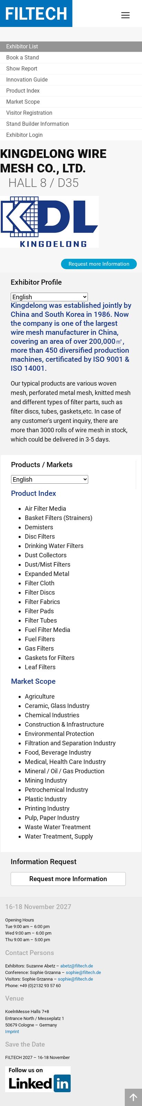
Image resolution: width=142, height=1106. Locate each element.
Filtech (36, 13)
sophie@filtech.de (83, 972)
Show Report (21, 68)
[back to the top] (133, 1097)
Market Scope (23, 101)
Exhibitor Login (24, 135)
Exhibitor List (22, 46)
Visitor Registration (29, 113)
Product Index (23, 90)
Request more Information (99, 264)
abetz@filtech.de (76, 965)
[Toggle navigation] (125, 15)
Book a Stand (22, 57)
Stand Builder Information (37, 124)
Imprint (12, 1031)
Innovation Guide (27, 79)
